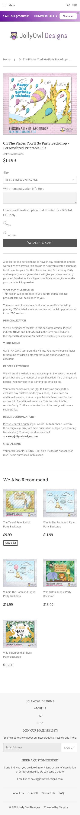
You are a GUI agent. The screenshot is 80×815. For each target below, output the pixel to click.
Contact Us (48, 793)
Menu (12, 5)
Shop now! (68, 16)
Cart (74, 5)
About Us (18, 793)
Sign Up (69, 747)
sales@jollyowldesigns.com (22, 436)
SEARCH (33, 793)
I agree (11, 235)
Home (6, 59)
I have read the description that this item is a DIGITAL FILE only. (38, 213)
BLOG (40, 723)
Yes (8, 225)
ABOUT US (40, 708)
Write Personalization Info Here (23, 188)
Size (6, 172)
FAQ (12, 313)
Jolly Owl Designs (29, 807)
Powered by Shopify (56, 807)
